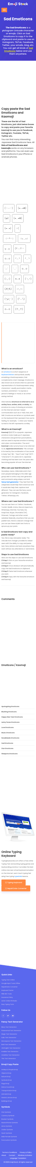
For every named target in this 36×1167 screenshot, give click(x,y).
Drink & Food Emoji (7, 1087)
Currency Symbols (7, 1116)
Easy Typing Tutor (7, 1004)
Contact (12, 1155)
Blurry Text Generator (9, 1027)
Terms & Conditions (9, 1152)
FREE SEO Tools (6, 994)
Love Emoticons (7, 727)
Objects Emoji (6, 1073)
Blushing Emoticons (9, 712)
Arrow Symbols (6, 1126)
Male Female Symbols (9, 1137)
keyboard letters (7, 374)
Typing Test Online (8, 980)
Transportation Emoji (8, 1090)
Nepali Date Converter (17, 888)
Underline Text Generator (10, 1055)
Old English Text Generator (10, 1048)
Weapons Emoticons (9, 754)
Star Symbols (6, 1112)
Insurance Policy (7, 997)
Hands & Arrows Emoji (9, 1097)
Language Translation (18, 1158)
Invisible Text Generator (9, 1051)
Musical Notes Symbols (9, 1123)
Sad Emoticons (7, 743)
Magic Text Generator (9, 1034)
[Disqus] (18, 631)
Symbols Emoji (6, 1080)
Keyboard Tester (7, 990)
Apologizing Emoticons (10, 706)
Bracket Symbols (7, 1119)
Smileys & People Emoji (9, 1070)
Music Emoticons (8, 733)
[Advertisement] (18, 80)
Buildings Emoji (6, 1101)
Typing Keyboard (14, 882)
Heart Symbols (6, 1133)
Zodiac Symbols (7, 1130)
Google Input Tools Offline (10, 983)
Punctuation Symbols (9, 1140)
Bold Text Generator (8, 1044)
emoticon (7, 372)
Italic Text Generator (8, 1037)
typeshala (18, 876)
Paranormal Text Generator (11, 1030)
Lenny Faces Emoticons (10, 722)
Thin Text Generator (8, 1058)
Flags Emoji (5, 1083)
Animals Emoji (6, 1094)
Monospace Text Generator (11, 1041)
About (3, 1155)
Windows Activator (25, 1155)
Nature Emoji (5, 1077)
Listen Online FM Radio (9, 1001)
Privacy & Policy (26, 1152)
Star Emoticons (7, 748)
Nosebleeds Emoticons (10, 738)
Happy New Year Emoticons (12, 717)
